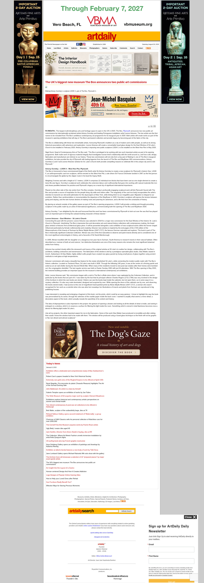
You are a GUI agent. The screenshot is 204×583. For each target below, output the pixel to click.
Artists (66, 48)
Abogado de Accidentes (101, 537)
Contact (140, 48)
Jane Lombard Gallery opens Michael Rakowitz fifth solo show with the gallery (75, 453)
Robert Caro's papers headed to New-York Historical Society (68, 376)
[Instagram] (84, 45)
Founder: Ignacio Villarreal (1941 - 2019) (101, 549)
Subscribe (113, 48)
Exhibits (87, 497)
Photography (122, 497)
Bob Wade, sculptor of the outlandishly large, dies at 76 (66, 410)
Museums (83, 48)
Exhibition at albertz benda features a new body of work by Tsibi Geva (72, 450)
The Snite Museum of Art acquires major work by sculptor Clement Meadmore (75, 396)
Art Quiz (87, 501)
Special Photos (89, 499)
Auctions (120, 499)
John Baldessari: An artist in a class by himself (63, 389)
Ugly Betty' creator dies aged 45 (58, 428)
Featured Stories (111, 499)
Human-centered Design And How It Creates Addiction (66, 471)
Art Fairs (126, 499)
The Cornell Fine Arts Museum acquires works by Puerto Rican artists (72, 425)
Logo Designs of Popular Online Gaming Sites (63, 475)
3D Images (108, 501)
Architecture (113, 497)
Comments (123, 48)
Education (94, 501)
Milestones (98, 497)
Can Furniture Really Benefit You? (59, 482)
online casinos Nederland (91, 526)
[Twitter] (80, 45)
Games (104, 48)
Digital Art (105, 497)
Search (132, 48)
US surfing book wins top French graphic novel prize (65, 441)
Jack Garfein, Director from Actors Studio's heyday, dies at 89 (69, 432)
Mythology (101, 501)
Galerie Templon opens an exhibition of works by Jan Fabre (68, 392)
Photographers (94, 48)
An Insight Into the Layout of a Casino (60, 468)
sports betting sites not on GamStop (101, 533)
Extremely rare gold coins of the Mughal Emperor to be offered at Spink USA (74, 380)
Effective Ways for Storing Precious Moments (63, 486)
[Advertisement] (131, 379)
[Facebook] (77, 45)
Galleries (74, 48)
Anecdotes (81, 501)
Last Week (57, 48)
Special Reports (100, 499)
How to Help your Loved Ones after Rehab (62, 478)
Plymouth (126, 131)
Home (49, 48)
